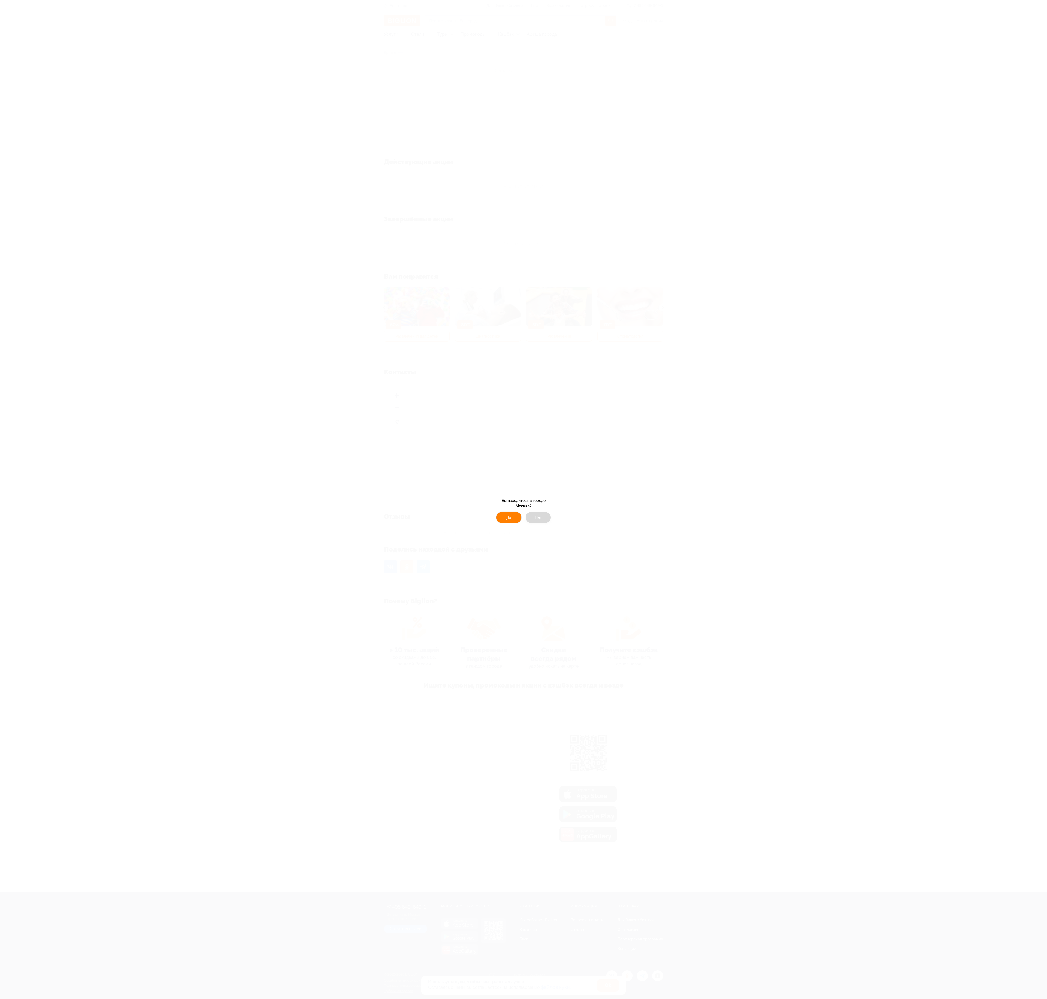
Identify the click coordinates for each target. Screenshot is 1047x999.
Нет (538, 517)
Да (508, 517)
